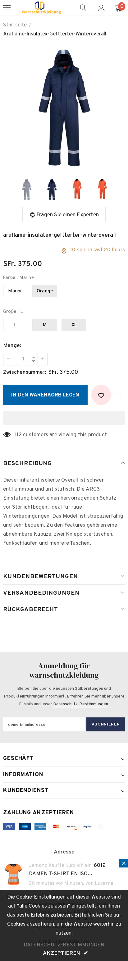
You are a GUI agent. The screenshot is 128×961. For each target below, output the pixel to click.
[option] (64, 108)
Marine (15, 291)
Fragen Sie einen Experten (67, 215)
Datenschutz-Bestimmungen (80, 704)
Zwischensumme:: (24, 372)
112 (18, 435)
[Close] (123, 863)
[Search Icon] (83, 8)
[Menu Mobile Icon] (7, 7)
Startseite (15, 25)
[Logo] (41, 7)
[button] (64, 418)
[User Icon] (101, 8)
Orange (45, 291)
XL (74, 325)
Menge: (12, 345)
